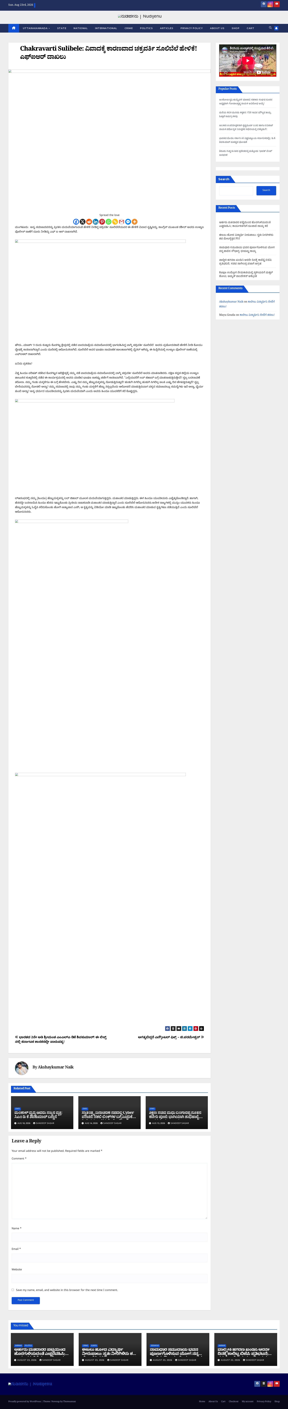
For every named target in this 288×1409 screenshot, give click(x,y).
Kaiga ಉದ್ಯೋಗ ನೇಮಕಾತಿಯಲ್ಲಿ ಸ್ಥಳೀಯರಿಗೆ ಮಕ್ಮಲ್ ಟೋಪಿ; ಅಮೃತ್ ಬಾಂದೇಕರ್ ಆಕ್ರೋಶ (246, 275)
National (81, 28)
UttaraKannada (35, 28)
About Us (217, 28)
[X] (83, 222)
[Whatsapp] (109, 222)
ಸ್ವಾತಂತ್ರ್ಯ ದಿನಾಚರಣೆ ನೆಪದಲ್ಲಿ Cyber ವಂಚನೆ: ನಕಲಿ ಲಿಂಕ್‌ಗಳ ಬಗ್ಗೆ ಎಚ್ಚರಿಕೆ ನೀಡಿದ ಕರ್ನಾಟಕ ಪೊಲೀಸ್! (108, 1117)
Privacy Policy (191, 28)
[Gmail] (121, 222)
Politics (146, 28)
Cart (250, 28)
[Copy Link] (115, 222)
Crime (128, 28)
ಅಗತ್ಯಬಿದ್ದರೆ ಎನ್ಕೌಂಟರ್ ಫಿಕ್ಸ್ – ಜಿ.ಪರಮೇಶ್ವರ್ (169, 1038)
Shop (235, 28)
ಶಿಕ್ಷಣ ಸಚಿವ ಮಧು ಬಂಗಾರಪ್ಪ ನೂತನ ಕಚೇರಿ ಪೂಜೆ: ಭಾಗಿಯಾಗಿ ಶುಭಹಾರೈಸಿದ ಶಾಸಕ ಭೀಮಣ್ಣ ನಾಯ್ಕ (176, 1117)
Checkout (233, 1402)
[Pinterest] (102, 222)
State (61, 28)
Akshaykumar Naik (56, 1068)
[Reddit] (89, 222)
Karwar (18, 1346)
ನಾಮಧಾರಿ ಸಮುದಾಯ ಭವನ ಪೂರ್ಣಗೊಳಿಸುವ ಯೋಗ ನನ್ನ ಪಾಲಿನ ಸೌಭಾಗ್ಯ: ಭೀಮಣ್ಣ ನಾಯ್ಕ (247, 250)
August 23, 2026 (27, 1360)
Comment (19, 1159)
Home (202, 1402)
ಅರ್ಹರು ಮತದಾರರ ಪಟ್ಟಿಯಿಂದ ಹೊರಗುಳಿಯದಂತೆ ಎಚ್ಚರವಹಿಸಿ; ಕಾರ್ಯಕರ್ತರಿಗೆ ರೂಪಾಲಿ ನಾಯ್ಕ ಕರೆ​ (245, 225)
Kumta (94, 1346)
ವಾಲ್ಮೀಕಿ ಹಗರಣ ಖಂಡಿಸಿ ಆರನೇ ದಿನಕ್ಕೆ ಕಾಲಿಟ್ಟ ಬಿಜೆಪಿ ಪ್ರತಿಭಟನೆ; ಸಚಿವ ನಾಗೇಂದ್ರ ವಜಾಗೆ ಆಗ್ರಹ (245, 262)
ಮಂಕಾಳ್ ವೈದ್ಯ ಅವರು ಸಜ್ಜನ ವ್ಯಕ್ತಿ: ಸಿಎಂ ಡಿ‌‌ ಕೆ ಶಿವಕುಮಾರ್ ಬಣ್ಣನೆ (38, 1115)
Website (17, 1270)
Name (17, 1229)
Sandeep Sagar (45, 1123)
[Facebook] (76, 222)
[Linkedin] (95, 222)
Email (16, 1249)
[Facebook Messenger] (128, 222)
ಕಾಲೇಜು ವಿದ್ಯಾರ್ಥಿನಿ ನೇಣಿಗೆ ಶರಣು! (257, 315)
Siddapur (155, 1346)
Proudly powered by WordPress (25, 1402)
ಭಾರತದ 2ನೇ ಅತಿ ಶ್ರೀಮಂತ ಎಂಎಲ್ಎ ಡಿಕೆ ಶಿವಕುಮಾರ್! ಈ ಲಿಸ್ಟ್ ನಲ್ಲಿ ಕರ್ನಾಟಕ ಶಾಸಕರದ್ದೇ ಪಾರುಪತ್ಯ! (60, 1040)
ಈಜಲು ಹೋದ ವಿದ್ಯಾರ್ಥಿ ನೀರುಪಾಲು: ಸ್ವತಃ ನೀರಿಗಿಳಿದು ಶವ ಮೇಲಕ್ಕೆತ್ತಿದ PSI (246, 237)
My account (248, 1402)
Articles (166, 28)
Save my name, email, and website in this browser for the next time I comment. (67, 1290)
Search (223, 179)
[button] (270, 28)
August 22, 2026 (231, 1360)
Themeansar (69, 1402)
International (106, 28)
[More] (135, 222)
